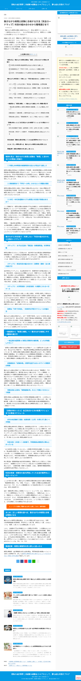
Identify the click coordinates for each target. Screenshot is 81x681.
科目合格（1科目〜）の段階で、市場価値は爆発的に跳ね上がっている (29, 133)
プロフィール (19, 8)
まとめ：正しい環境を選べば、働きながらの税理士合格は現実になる (27, 144)
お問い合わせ (32, 8)
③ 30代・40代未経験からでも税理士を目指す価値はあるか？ (28, 73)
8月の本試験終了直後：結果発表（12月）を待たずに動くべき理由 (29, 128)
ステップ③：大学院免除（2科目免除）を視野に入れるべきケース (29, 94)
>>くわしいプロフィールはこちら (68, 99)
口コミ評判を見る (69, 342)
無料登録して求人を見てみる (69, 347)
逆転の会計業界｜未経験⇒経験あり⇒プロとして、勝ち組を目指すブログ (40, 4)
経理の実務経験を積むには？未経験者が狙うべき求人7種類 (73, 156)
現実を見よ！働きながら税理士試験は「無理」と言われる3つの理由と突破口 (28, 61)
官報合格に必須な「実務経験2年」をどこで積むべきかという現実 (29, 116)
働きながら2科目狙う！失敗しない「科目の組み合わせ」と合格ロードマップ (28, 80)
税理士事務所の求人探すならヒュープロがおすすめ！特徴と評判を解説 (73, 127)
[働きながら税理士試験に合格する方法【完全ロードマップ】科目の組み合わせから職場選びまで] (29, 561)
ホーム (6, 8)
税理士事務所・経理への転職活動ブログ (40, 676)
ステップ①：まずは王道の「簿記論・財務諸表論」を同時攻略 (28, 84)
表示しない (33, 54)
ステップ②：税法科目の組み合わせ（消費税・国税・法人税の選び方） (29, 89)
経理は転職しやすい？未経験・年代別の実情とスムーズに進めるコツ (73, 231)
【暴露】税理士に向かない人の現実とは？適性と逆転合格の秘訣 (31, 613)
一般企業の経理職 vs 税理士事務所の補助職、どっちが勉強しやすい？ (29, 108)
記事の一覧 (44, 8)
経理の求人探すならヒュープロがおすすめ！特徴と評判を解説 (73, 114)
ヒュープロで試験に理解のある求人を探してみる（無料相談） (28, 506)
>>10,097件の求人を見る (64, 322)
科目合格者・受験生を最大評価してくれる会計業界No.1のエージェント (27, 140)
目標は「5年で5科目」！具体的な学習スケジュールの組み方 (27, 98)
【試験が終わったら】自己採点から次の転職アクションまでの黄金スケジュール (28, 123)
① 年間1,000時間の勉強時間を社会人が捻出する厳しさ (26, 65)
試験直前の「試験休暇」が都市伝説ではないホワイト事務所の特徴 (29, 113)
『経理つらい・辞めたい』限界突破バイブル (20, 665)
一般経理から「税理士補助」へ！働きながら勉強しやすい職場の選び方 (27, 103)
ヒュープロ (60, 307)
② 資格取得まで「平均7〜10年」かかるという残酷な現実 (26, 69)
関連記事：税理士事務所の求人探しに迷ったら (20, 149)
